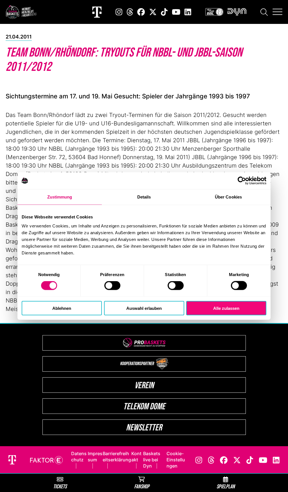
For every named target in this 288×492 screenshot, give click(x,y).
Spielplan (226, 486)
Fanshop (141, 486)
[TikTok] (164, 12)
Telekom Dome (144, 406)
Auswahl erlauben (144, 308)
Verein (144, 385)
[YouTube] (176, 12)
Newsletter (144, 427)
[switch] (112, 285)
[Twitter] (153, 12)
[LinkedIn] (187, 12)
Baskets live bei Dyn (151, 460)
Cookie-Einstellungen (175, 460)
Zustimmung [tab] (59, 197)
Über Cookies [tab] (228, 197)
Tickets (60, 486)
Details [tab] (144, 197)
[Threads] (130, 12)
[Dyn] (237, 12)
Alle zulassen (226, 308)
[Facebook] (141, 12)
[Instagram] (119, 12)
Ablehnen (61, 308)
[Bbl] (214, 12)
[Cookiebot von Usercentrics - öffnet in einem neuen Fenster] (241, 181)
